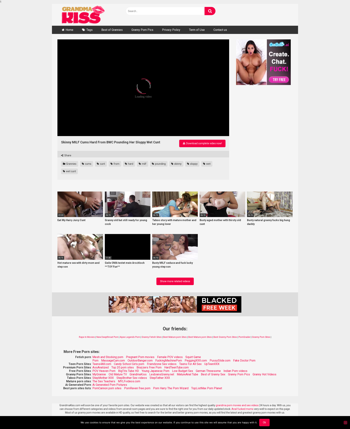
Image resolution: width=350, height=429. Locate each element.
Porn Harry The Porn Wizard (170, 388)
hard (130, 163)
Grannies (71, 163)
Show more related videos (175, 281)
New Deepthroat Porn (107, 337)
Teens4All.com (101, 364)
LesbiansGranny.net (161, 374)
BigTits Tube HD (128, 371)
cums (87, 163)
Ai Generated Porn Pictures (109, 385)
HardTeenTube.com (176, 367)
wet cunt (70, 171)
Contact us (220, 30)
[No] (345, 422)
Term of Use (197, 30)
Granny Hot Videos (264, 374)
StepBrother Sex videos (131, 378)
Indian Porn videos (235, 371)
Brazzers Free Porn (149, 367)
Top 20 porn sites (122, 367)
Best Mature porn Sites (175, 337)
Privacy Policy (171, 30)
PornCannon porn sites (106, 388)
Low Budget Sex (182, 371)
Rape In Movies (87, 337)
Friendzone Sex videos (161, 364)
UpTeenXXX (211, 364)
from (116, 163)
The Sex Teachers (103, 381)
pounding (160, 163)
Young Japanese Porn (155, 371)
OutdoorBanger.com (140, 360)
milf (143, 163)
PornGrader (244, 337)
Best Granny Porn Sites (225, 337)
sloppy (194, 163)
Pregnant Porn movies (140, 357)
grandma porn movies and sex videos (237, 405)
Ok (264, 422)
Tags (89, 30)
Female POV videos (170, 357)
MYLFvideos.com (129, 381)
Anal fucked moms (243, 408)
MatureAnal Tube (187, 374)
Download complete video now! (204, 143)
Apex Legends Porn (130, 337)
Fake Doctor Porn (244, 360)
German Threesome (208, 371)
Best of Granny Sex (213, 374)
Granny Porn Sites (261, 337)
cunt (102, 163)
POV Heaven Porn (103, 371)
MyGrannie (99, 374)
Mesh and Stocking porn (107, 357)
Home (69, 30)
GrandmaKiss (138, 374)
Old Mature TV (118, 374)
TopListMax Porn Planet (206, 388)
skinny (178, 163)
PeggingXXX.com (196, 360)
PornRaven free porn (137, 388)
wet (208, 163)
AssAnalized (100, 367)
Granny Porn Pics (142, 30)
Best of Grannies (112, 30)
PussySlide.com (220, 360)
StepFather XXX (160, 378)
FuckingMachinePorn (168, 360)
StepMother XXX (103, 378)
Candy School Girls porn (129, 364)
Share (67, 155)
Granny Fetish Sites (152, 337)
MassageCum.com (113, 360)
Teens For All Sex (190, 364)
